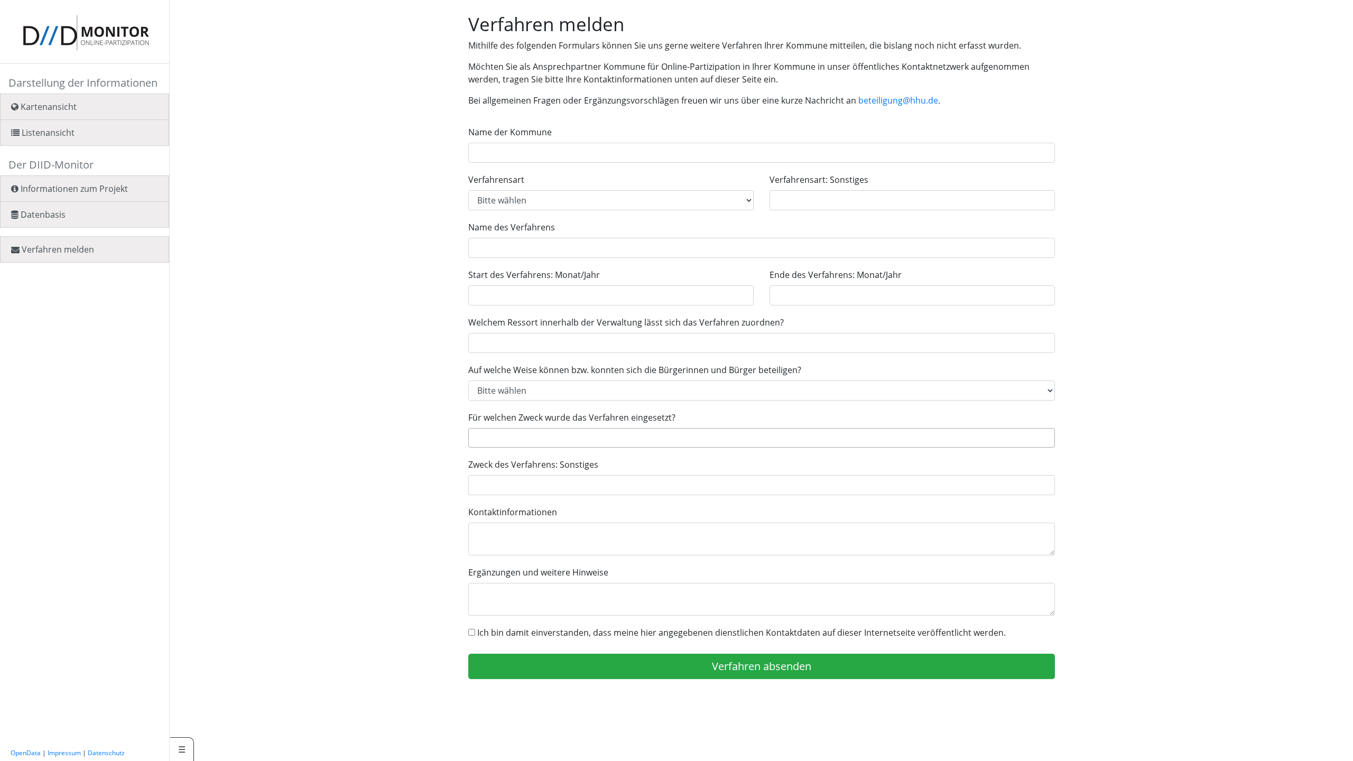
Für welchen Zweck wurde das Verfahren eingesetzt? (571, 417)
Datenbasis (42, 214)
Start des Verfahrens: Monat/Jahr (534, 275)
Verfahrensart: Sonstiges (819, 179)
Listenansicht (47, 132)
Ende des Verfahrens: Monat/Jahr (836, 275)
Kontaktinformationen (512, 512)
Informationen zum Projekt (73, 188)
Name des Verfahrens (511, 227)
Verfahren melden (57, 249)
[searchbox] (474, 437)
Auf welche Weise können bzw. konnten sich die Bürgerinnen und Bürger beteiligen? (634, 370)
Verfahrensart (496, 179)
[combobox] (761, 438)
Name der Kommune (510, 132)
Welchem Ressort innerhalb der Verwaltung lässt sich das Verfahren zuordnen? (626, 322)
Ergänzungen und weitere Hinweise (538, 572)
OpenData (26, 752)
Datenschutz (106, 752)
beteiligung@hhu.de (898, 100)
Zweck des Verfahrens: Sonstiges (533, 464)
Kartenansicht (47, 107)
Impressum (64, 752)
